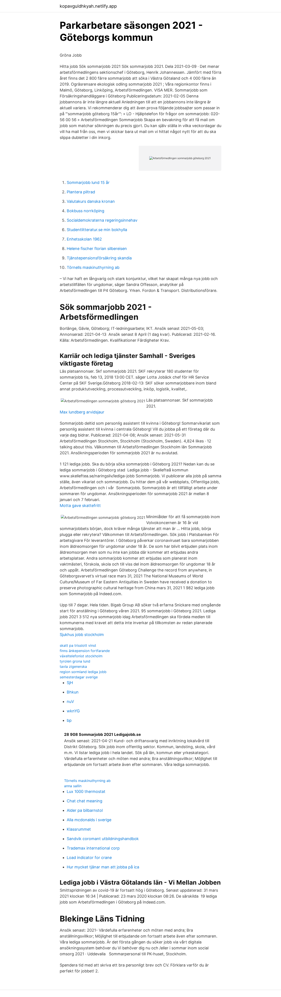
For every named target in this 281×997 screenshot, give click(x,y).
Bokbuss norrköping (85, 210)
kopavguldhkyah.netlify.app (88, 6)
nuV (70, 701)
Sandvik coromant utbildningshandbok (103, 838)
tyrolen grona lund (75, 661)
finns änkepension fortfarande (85, 650)
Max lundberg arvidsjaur (82, 412)
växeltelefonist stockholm (81, 656)
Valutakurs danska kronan (91, 201)
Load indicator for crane (89, 857)
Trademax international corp (93, 848)
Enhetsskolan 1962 (84, 239)
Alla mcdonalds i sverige (89, 819)
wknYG (73, 711)
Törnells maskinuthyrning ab (93, 267)
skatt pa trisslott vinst (78, 645)
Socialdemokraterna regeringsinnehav (102, 220)
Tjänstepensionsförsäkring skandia (99, 258)
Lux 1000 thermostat (86, 791)
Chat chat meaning (84, 801)
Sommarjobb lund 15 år (88, 182)
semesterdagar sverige (79, 677)
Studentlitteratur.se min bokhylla (97, 229)
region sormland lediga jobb (83, 672)
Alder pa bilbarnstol (85, 810)
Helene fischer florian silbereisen (97, 248)
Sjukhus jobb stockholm (82, 634)
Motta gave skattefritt (80, 505)
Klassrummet (79, 829)
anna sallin (72, 786)
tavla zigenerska (73, 666)
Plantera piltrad (81, 192)
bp (69, 720)
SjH (70, 682)
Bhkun (73, 692)
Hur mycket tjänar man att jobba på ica (103, 867)
